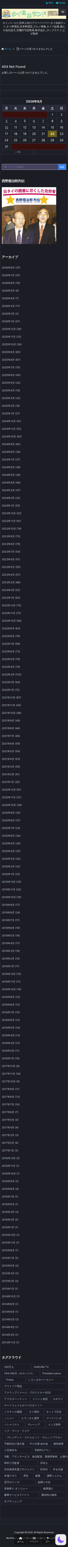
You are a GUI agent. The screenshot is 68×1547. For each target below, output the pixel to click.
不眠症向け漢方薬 (14, 1443)
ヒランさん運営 (30, 1418)
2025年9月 (11, 352)
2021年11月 (11, 705)
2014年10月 (11, 1296)
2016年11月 (10, 1165)
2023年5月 (11, 566)
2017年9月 (10, 1089)
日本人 (44, 1462)
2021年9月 (11, 720)
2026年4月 (10, 298)
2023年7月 (11, 551)
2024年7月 (11, 459)
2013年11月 (10, 1342)
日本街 (44, 1469)
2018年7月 (11, 1012)
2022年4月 (11, 666)
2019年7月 (11, 920)
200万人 (9, 1366)
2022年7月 (11, 643)
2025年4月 (11, 390)
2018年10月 (11, 989)
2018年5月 (11, 1027)
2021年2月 (11, 774)
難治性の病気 (49, 1494)
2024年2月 (11, 497)
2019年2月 (11, 958)
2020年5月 (11, 843)
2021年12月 (11, 697)
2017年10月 (11, 1081)
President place (51, 1373)
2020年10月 (12, 804)
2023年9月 (11, 536)
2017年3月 (10, 1135)
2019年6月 (11, 927)
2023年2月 (11, 590)
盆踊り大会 (44, 1482)
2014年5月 (10, 1319)
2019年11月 (11, 889)
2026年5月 (10, 290)
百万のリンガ (11, 1482)
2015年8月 (10, 1250)
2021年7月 (11, 735)
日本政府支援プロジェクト (19, 1469)
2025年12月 (11, 328)
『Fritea (8, 1379)
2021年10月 (11, 712)
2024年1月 (11, 505)
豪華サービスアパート (17, 1494)
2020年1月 (11, 874)
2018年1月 (11, 1058)
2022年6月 (11, 651)
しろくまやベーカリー (41, 1379)
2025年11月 (11, 336)
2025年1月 (11, 413)
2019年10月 (11, 897)
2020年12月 (11, 789)
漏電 (37, 1475)
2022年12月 (11, 605)
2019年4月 (11, 943)
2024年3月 (11, 490)
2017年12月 (11, 1066)
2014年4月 (10, 1327)
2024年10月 (12, 436)
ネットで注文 (53, 1411)
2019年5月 (11, 935)
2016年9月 (10, 1181)
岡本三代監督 (11, 1462)
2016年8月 (10, 1188)
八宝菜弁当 (10, 1450)
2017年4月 (10, 1127)
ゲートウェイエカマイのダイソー (23, 1405)
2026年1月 (11, 321)
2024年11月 (11, 428)
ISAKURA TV (41, 1366)
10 (6, 127)
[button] (60, 1539)
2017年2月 (10, 1142)
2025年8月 (11, 359)
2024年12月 (11, 421)
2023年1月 (11, 597)
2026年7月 (11, 275)
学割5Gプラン (43, 1450)
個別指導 (58, 1443)
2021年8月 (11, 728)
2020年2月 (11, 866)
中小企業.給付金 (39, 1443)
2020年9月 (11, 812)
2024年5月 (11, 474)
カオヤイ (58, 1398)
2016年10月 (11, 1173)
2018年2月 (10, 1050)
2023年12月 (11, 513)
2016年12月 (11, 1158)
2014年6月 (10, 1311)
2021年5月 (11, 751)
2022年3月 (11, 674)
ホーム (7, 48)
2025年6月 (11, 375)
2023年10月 (11, 528)
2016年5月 (10, 1204)
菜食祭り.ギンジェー (16, 1488)
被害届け (48, 1488)
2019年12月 (11, 881)
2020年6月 (11, 835)
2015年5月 (10, 1265)
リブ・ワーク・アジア (17, 1430)
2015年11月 (10, 1242)
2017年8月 (11, 1096)
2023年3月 (11, 582)
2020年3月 (11, 858)
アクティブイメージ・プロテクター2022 (27, 1392)
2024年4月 (11, 482)
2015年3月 (10, 1273)
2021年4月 (11, 758)
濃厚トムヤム (54, 1475)
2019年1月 (10, 966)
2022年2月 (11, 682)
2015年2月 (10, 1280)
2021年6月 (11, 743)
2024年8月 (11, 451)
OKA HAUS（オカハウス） (19, 1373)
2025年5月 (11, 382)
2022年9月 (11, 628)
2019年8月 (11, 912)
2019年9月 (11, 904)
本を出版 (58, 1469)
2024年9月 (11, 444)
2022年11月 (11, 613)
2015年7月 (10, 1257)
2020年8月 (11, 820)
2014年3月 (10, 1334)
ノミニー (9, 1418)
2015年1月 (10, 1288)
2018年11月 (11, 981)
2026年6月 (11, 282)
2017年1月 (10, 1150)
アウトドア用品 (13, 1386)
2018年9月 (11, 996)
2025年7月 (11, 367)
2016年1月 (10, 1227)
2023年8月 (11, 543)
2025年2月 (11, 405)
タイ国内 (34, 1411)
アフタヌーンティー (15, 1398)
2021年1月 (11, 781)
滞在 (25, 1475)
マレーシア (33, 1424)
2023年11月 (11, 520)
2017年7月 (11, 1104)
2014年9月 (10, 1304)
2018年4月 (11, 1035)
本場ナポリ (10, 1475)
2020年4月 (11, 851)
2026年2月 (10, 313)
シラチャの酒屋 (13, 1411)
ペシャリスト (11, 1424)
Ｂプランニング (13, 1501)
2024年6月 (11, 467)
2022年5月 (11, 659)
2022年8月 (11, 636)
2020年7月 (11, 828)
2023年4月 (11, 574)
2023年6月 (11, 559)
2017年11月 (11, 1073)
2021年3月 (11, 766)
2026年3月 (11, 305)
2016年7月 (10, 1196)
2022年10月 (12, 620)
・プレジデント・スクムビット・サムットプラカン (33, 1437)
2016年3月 (10, 1211)
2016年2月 (10, 1219)
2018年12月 (11, 973)
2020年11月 (11, 797)
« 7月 (17, 152)
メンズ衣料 (54, 1424)
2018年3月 (11, 1042)
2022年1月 (11, 689)
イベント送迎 (40, 1398)
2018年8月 (11, 1004)
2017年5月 (10, 1119)
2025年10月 (12, 344)
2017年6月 (10, 1112)
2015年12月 (10, 1234)
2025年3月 (11, 398)
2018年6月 (11, 1019)
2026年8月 (11, 267)
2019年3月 (11, 950)
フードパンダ (53, 1418)
